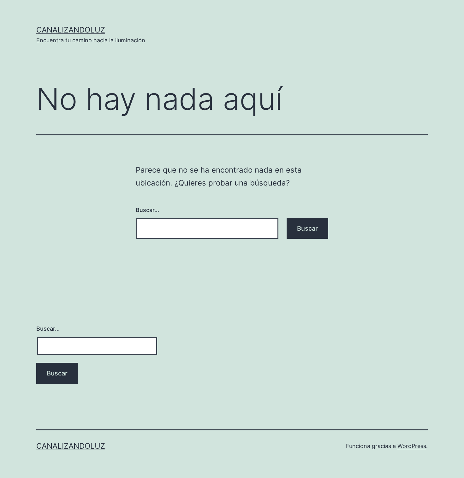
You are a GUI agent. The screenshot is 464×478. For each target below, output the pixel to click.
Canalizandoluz (70, 29)
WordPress (411, 446)
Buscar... (147, 210)
